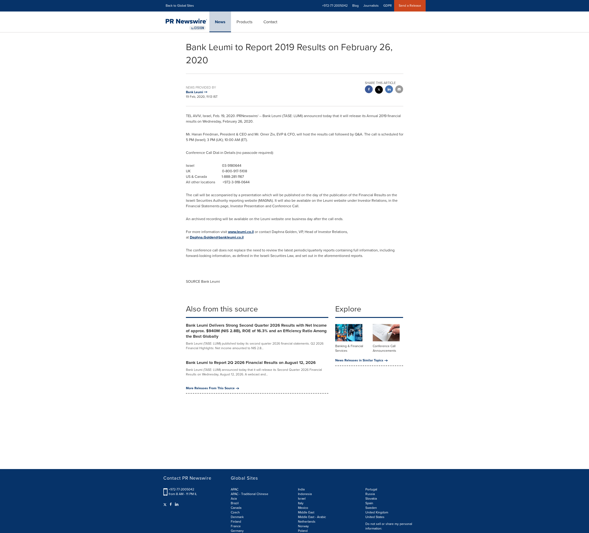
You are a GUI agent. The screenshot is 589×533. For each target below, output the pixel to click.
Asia (234, 498)
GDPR (387, 5)
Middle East (306, 512)
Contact (270, 22)
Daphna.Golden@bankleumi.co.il (217, 237)
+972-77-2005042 (181, 489)
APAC (234, 489)
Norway (303, 526)
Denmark (237, 517)
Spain (369, 503)
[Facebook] (171, 504)
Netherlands (306, 521)
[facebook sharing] (369, 89)
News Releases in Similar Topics (359, 360)
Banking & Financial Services (349, 348)
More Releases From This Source (210, 388)
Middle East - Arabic (312, 517)
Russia (370, 494)
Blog (355, 5)
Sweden (371, 507)
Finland (236, 521)
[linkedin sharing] (389, 89)
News (220, 22)
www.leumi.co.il (241, 231)
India (301, 489)
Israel (302, 498)
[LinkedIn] (177, 504)
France (236, 526)
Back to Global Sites (180, 5)
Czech (235, 512)
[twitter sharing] (379, 90)
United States (374, 517)
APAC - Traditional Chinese (249, 494)
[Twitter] (165, 504)
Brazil (235, 503)
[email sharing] (399, 89)
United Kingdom (376, 512)
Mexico (303, 507)
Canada (236, 507)
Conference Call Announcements (384, 348)
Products (244, 22)
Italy (300, 503)
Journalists (371, 5)
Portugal (371, 489)
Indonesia (305, 494)
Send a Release (410, 5)
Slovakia (371, 498)
